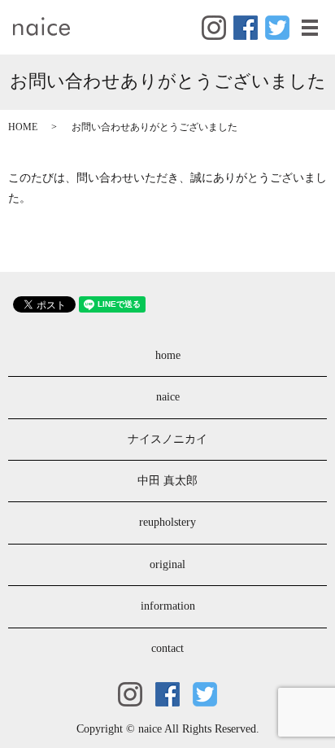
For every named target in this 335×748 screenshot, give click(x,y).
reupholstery (167, 522)
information (168, 606)
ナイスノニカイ (167, 439)
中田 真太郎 (167, 481)
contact (167, 648)
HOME (22, 127)
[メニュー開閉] (310, 28)
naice (168, 397)
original (167, 564)
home (168, 355)
